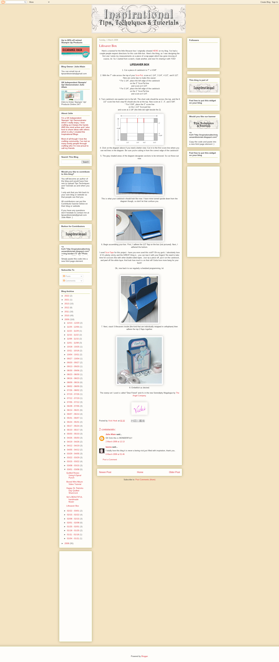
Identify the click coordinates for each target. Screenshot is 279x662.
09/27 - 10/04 (73, 358)
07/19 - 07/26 (73, 394)
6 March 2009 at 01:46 (115, 454)
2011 (67, 311)
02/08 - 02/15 (73, 519)
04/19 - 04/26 (73, 442)
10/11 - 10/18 (73, 350)
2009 (67, 319)
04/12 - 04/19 (73, 445)
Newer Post (105, 472)
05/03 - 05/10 (73, 434)
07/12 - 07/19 (73, 398)
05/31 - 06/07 (73, 418)
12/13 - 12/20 (73, 323)
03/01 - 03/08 (73, 469)
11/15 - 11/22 (73, 335)
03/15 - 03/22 (73, 461)
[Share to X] (137, 420)
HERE (155, 51)
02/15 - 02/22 (73, 514)
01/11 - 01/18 (73, 534)
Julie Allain (111, 434)
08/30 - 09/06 (73, 370)
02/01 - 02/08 (73, 522)
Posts (67, 276)
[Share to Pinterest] (143, 420)
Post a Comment (110, 459)
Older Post (174, 472)
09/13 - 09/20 (73, 366)
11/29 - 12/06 (73, 327)
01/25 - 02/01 (73, 526)
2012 (67, 307)
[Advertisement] (73, 595)
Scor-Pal (139, 75)
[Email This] (132, 420)
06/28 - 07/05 (73, 406)
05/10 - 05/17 (73, 430)
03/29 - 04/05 (73, 453)
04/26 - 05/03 (73, 438)
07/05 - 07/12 (73, 402)
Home (140, 472)
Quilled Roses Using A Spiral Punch (73, 475)
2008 (67, 543)
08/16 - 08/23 (73, 378)
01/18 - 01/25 (73, 530)
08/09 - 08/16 (73, 382)
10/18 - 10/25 (73, 347)
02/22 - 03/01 (73, 511)
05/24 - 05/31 (73, 422)
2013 (67, 303)
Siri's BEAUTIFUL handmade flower (74, 499)
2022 (67, 296)
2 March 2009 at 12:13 (115, 442)
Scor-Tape (109, 252)
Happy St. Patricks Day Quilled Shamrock (74, 490)
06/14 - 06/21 (73, 410)
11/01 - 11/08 (73, 343)
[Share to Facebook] (140, 420)
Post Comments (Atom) (145, 480)
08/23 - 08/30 (73, 374)
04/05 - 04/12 (73, 449)
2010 (67, 315)
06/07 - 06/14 (73, 414)
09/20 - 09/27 (73, 362)
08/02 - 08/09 (73, 386)
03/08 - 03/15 (73, 465)
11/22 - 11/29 (73, 331)
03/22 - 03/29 (73, 457)
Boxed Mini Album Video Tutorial (74, 483)
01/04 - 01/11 (73, 538)
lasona (109, 447)
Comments (70, 281)
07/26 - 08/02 (73, 390)
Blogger (144, 656)
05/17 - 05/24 (73, 426)
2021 (67, 300)
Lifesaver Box (72, 506)
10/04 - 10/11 (73, 354)
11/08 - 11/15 (73, 339)
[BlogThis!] (135, 420)
